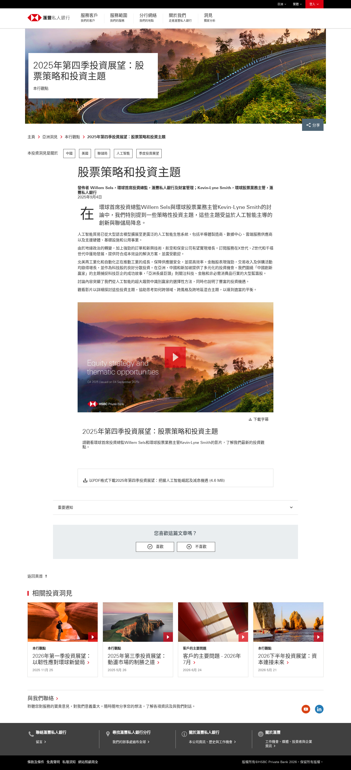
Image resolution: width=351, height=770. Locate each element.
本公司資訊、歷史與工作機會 (211, 742)
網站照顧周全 (88, 762)
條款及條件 (35, 762)
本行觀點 (39, 648)
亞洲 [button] (280, 5)
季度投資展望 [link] (149, 153)
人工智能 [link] (123, 153)
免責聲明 (53, 762)
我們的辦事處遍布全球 (129, 742)
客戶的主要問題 (194, 648)
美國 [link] (85, 153)
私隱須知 (69, 762)
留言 (39, 742)
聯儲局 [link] (102, 153)
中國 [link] (69, 153)
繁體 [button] (296, 5)
